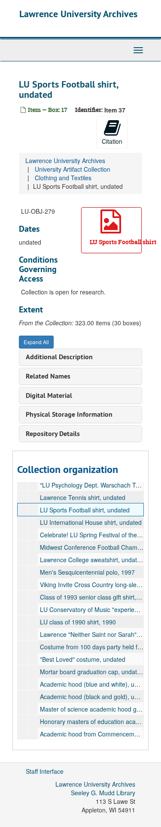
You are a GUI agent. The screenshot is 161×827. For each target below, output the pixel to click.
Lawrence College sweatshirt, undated (92, 559)
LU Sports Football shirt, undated (85, 510)
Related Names (48, 376)
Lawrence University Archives (78, 14)
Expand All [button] (36, 341)
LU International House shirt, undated (91, 522)
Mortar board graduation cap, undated (92, 671)
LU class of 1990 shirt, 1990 (78, 622)
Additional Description (59, 356)
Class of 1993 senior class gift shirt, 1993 (96, 597)
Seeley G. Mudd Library (103, 792)
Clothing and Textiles (63, 177)
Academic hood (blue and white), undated (96, 684)
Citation (112, 141)
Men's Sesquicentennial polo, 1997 (87, 572)
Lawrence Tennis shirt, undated (82, 497)
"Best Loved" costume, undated (82, 659)
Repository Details (53, 433)
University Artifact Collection (72, 169)
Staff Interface (45, 771)
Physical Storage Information (69, 414)
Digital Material (49, 395)
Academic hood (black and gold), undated (96, 696)
